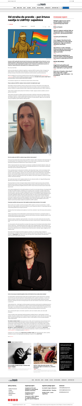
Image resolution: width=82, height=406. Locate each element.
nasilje (16, 342)
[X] (14, 400)
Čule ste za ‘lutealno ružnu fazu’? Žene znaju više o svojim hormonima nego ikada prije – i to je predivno (63, 73)
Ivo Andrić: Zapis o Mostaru (49, 388)
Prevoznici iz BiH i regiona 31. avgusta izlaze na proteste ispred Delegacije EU (66, 357)
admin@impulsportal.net (64, 392)
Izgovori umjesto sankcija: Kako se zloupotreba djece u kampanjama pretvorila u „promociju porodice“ (63, 32)
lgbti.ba (11, 336)
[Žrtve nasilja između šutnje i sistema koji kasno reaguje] (19, 353)
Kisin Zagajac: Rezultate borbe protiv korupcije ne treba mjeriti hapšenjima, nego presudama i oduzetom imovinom (63, 42)
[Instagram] (12, 400)
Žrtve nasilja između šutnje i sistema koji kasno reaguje (19, 366)
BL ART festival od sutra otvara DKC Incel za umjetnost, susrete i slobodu (66, 366)
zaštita (20, 342)
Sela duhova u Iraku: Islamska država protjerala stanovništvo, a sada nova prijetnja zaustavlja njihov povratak (63, 50)
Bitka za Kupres (58, 27)
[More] (49, 27)
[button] (61, 8)
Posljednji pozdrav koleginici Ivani (64, 352)
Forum (11, 24)
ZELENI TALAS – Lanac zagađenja (47, 393)
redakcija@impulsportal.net (64, 387)
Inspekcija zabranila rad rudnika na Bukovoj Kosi (66, 362)
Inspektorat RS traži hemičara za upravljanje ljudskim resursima (66, 349)
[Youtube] (17, 400)
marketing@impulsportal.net (65, 390)
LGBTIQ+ (12, 342)
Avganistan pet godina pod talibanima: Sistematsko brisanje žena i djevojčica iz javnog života (63, 66)
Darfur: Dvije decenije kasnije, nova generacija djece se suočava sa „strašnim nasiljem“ (44, 367)
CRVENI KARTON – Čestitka (49, 390)
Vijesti (35, 369)
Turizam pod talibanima (60, 36)
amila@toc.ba (26, 330)
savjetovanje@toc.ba (12, 330)
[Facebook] (9, 400)
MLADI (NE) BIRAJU (59, 61)
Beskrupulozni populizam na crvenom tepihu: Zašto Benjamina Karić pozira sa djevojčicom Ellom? (63, 56)
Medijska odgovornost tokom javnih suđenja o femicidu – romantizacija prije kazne (62, 22)
